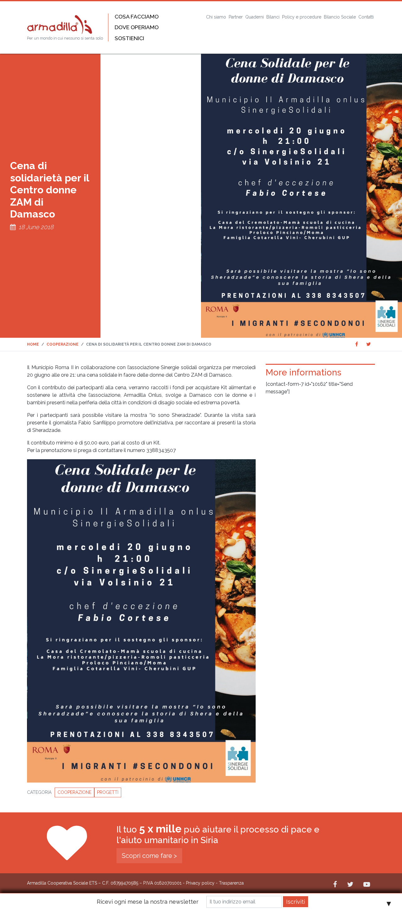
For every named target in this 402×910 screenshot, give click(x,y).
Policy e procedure (301, 16)
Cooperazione (74, 792)
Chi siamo (216, 16)
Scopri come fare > (149, 855)
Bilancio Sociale (340, 16)
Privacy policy (200, 883)
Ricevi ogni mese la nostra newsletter (147, 901)
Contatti (366, 16)
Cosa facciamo (137, 16)
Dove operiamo (137, 27)
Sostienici (129, 38)
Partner (236, 16)
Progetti (107, 792)
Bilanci (273, 16)
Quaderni (254, 16)
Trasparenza (231, 883)
